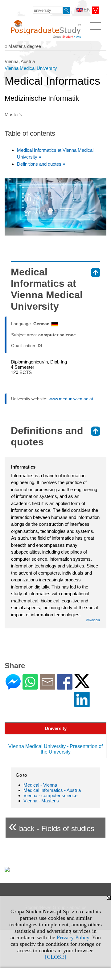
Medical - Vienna (40, 785)
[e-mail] (47, 687)
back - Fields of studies (51, 826)
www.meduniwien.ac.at (71, 398)
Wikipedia (93, 620)
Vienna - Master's (41, 800)
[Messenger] (13, 687)
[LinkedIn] (82, 704)
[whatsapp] (30, 687)
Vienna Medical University (31, 68)
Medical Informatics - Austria (52, 790)
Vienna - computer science (50, 795)
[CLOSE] (55, 957)
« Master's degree (23, 46)
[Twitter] (82, 685)
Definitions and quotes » (41, 164)
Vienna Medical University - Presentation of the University (55, 749)
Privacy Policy (73, 937)
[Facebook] (64, 687)
